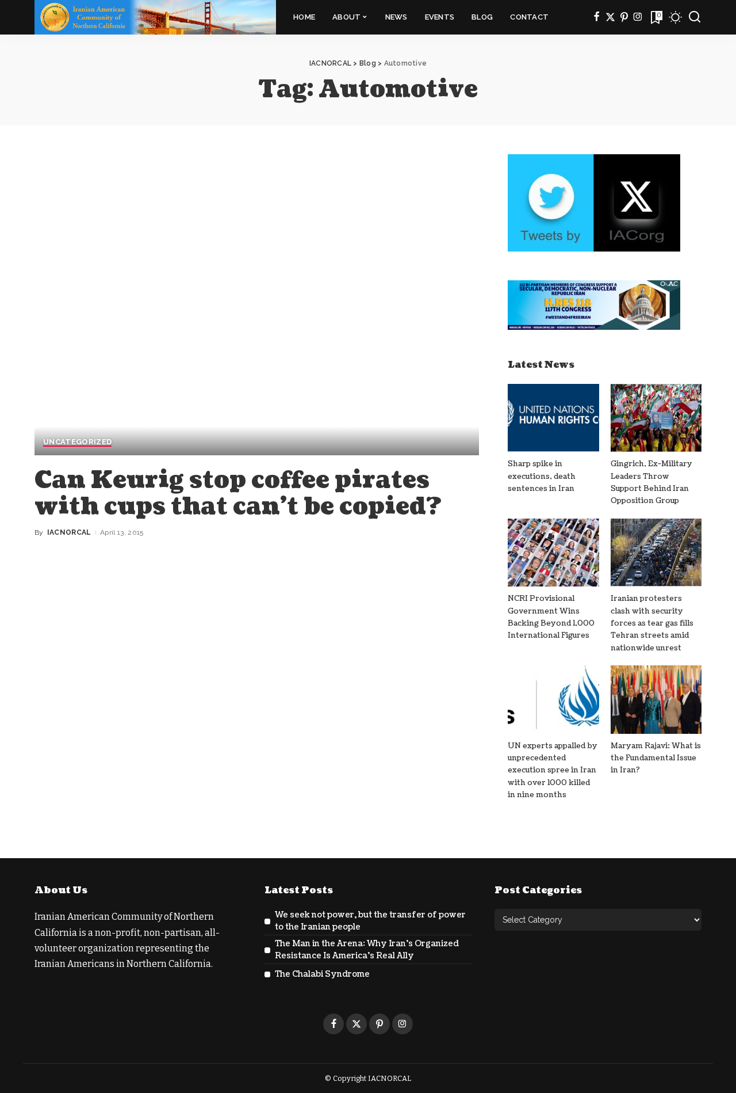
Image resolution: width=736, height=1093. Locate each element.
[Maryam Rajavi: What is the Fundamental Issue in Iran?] (656, 699)
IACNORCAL (69, 532)
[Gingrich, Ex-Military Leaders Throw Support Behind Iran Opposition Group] (656, 418)
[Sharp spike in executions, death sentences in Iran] (553, 418)
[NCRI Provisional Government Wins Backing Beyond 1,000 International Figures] (553, 553)
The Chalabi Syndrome (322, 974)
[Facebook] (596, 17)
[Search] (695, 17)
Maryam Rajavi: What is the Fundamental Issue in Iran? (656, 758)
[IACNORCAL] (155, 17)
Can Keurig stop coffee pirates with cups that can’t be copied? (238, 493)
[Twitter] (610, 17)
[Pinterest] (624, 17)
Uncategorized (77, 442)
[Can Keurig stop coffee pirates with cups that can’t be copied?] (256, 304)
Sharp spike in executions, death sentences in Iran (542, 476)
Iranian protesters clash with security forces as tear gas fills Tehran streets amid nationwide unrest (652, 623)
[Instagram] (638, 17)
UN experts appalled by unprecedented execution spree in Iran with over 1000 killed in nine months (552, 770)
